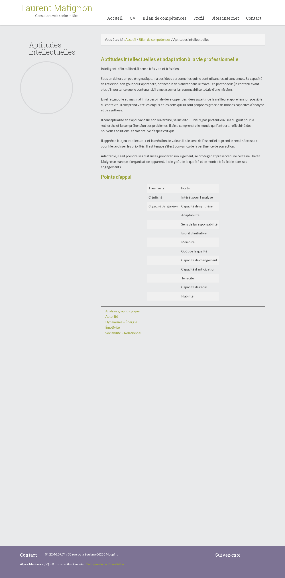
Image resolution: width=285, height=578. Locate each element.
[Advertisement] (52, 187)
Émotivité (112, 327)
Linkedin (261, 555)
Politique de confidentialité (105, 564)
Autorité (111, 316)
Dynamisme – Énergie (121, 322)
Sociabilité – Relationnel (123, 333)
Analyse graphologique (122, 311)
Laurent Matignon (57, 7)
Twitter (252, 555)
